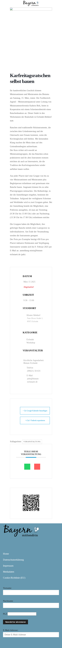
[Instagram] (15, 541)
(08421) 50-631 (33, 371)
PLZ (5, 614)
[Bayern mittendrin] (21, 530)
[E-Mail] (37, 467)
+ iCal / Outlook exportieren (35, 420)
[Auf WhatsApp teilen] (27, 467)
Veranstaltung (32, 441)
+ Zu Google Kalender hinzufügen (35, 411)
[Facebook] (6, 541)
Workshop (30, 343)
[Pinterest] (24, 541)
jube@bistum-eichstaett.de (33, 380)
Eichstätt (30, 339)
